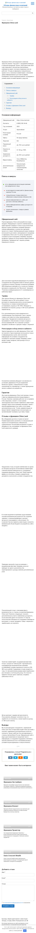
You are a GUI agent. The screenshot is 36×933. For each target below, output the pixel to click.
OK (25, 930)
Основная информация (13, 88)
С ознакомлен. (16, 902)
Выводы (8, 108)
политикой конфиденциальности (13, 902)
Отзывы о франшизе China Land (15, 105)
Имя (3, 872)
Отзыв (4, 884)
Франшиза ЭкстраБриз (13, 782)
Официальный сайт (12, 93)
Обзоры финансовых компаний (15, 5)
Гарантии (9, 103)
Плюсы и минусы (11, 90)
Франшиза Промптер (12, 830)
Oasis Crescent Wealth (12, 856)
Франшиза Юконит (11, 806)
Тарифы (12, 96)
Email (4, 878)
